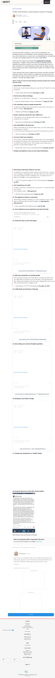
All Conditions (27, 645)
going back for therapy (44, 61)
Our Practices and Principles (27, 627)
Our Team (27, 624)
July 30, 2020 (41, 206)
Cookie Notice (27, 631)
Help (27, 628)
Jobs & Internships (27, 626)
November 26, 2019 (48, 147)
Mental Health (17, 8)
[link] (5, 2)
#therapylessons (28, 108)
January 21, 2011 (34, 111)
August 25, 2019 (48, 101)
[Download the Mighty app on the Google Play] (19, 660)
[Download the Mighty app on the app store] (8, 660)
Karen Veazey (19, 15)
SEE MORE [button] (31, 614)
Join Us (47, 2)
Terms (29, 675)
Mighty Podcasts (27, 654)
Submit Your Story (27, 636)
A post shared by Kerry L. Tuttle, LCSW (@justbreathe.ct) (32, 448)
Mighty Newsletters (27, 653)
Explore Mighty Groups (27, 651)
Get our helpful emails (26, 48)
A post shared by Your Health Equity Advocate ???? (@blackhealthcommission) (33, 394)
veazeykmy (16, 564)
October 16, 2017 (39, 194)
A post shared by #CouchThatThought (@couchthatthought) (32, 339)
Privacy (26, 675)
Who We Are (27, 623)
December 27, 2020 (38, 92)
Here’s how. (39, 541)
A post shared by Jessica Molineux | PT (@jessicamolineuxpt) (32, 270)
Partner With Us (27, 637)
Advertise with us (27, 639)
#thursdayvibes (45, 201)
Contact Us (27, 650)
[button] (24, 15)
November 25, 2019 (39, 122)
